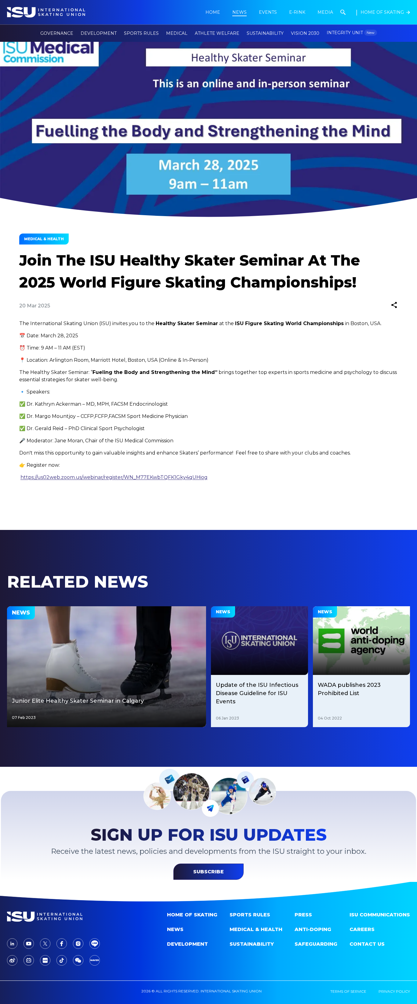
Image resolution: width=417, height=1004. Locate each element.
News (175, 929)
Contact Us (367, 944)
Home (212, 12)
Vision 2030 (305, 33)
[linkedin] (12, 943)
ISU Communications (380, 915)
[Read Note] (45, 960)
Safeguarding (316, 944)
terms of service (348, 991)
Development (187, 944)
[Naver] (94, 960)
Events (268, 12)
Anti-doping (313, 929)
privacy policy (394, 991)
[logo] (54, 916)
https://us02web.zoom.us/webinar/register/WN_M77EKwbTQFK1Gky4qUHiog (114, 477)
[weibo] (12, 960)
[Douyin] (61, 960)
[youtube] (29, 943)
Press (303, 915)
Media (325, 12)
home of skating (192, 915)
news (239, 12)
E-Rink (297, 12)
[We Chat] (78, 960)
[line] (94, 943)
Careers (362, 929)
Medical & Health (256, 929)
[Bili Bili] (29, 960)
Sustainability (265, 33)
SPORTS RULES (250, 915)
